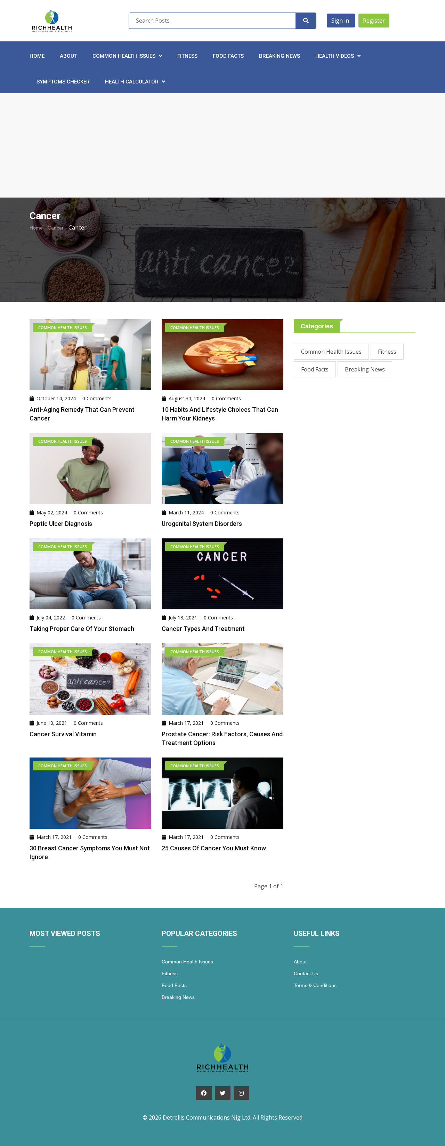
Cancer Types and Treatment (203, 628)
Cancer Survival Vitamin (63, 734)
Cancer (56, 228)
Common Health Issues (331, 351)
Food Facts (228, 56)
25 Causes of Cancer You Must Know (214, 848)
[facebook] (204, 1093)
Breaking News (279, 56)
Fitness (187, 56)
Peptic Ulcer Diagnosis (61, 523)
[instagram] (241, 1093)
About (68, 56)
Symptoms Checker (63, 82)
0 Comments (97, 398)
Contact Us (306, 973)
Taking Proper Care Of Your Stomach (82, 628)
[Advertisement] (222, 145)
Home (37, 56)
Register (374, 20)
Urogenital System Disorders (202, 523)
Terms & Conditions (315, 985)
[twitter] (222, 1093)
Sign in (340, 20)
